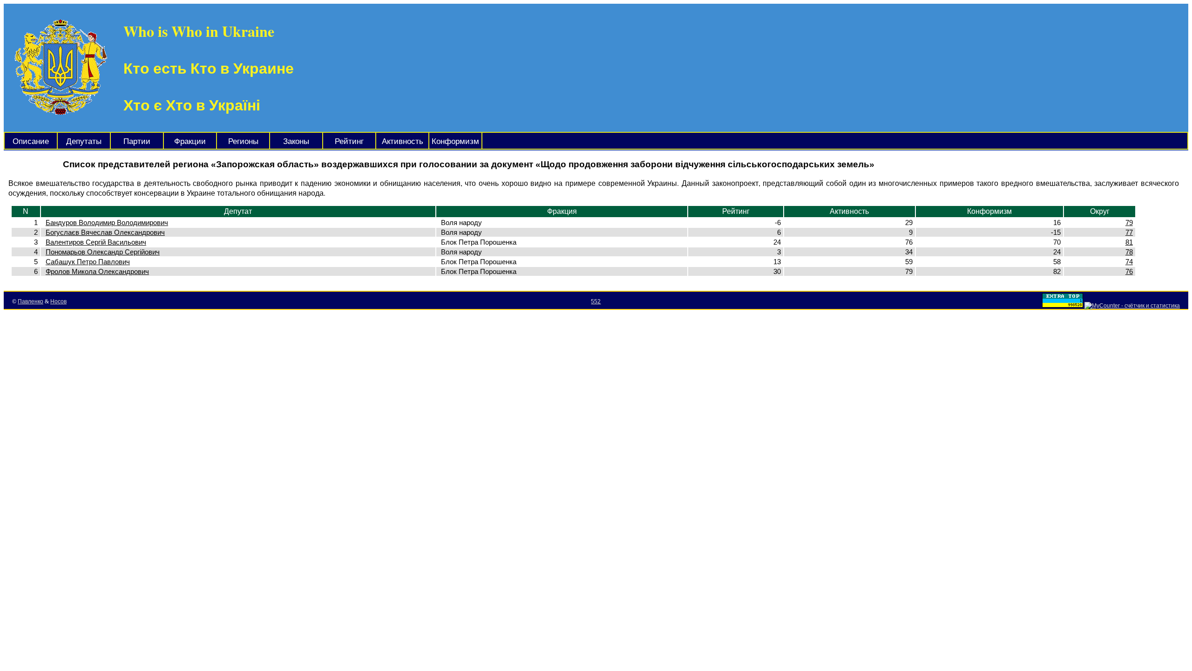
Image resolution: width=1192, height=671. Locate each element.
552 (596, 301)
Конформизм (455, 141)
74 (1129, 262)
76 (1129, 271)
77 (1129, 232)
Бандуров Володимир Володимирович (107, 222)
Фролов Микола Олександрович (97, 271)
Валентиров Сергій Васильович (96, 242)
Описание (31, 141)
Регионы (243, 141)
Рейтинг (349, 141)
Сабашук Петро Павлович (88, 262)
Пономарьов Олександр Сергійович (103, 252)
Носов (58, 301)
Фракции (190, 141)
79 (1129, 222)
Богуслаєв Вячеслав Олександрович (105, 232)
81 (1129, 242)
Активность (402, 141)
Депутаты (84, 141)
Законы (296, 141)
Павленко (30, 301)
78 (1129, 252)
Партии (136, 141)
